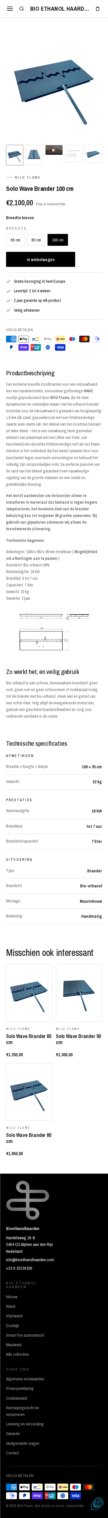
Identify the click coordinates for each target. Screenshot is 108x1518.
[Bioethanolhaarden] (59, 8)
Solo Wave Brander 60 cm (28, 1039)
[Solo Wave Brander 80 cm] (29, 1092)
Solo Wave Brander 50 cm (78, 1039)
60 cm (15, 240)
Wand (10, 1306)
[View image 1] (14, 155)
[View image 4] (73, 153)
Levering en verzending (25, 1424)
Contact (12, 1453)
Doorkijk (12, 1326)
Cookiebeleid (16, 1398)
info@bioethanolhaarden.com (30, 1260)
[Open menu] (10, 8)
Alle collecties (17, 1354)
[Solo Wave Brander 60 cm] (29, 993)
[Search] (21, 8)
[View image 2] (34, 155)
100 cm (57, 240)
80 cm (36, 240)
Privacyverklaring (20, 1388)
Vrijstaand (14, 1316)
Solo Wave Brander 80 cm (28, 1138)
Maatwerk (14, 1345)
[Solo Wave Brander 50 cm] (79, 993)
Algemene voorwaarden (25, 1379)
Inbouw (12, 1297)
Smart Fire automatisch (25, 1335)
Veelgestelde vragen (22, 1443)
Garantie (13, 1433)
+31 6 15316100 (19, 1268)
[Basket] (97, 8)
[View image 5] (93, 154)
